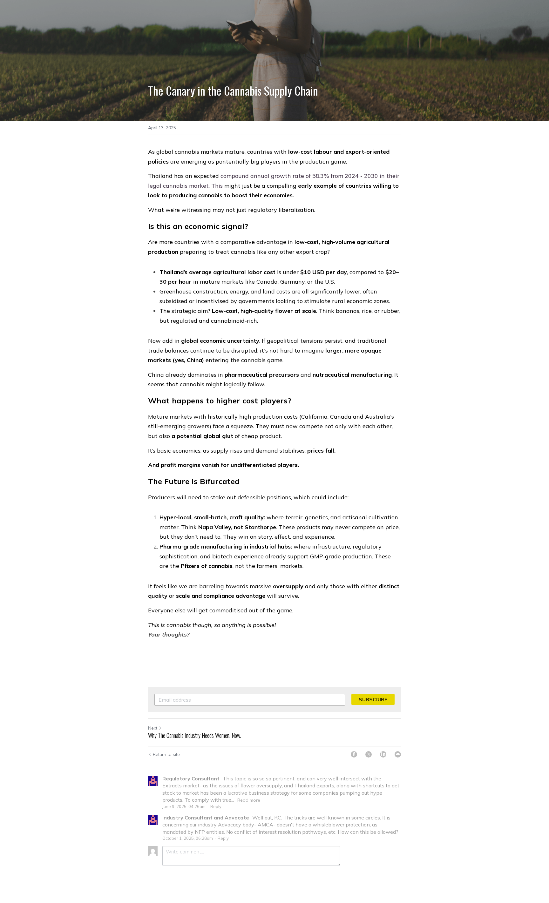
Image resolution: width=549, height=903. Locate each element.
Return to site (166, 754)
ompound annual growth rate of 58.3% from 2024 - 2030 (300, 175)
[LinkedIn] (383, 754)
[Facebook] (354, 754)
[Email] (398, 754)
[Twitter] (368, 754)
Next (152, 728)
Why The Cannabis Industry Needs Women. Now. (194, 735)
